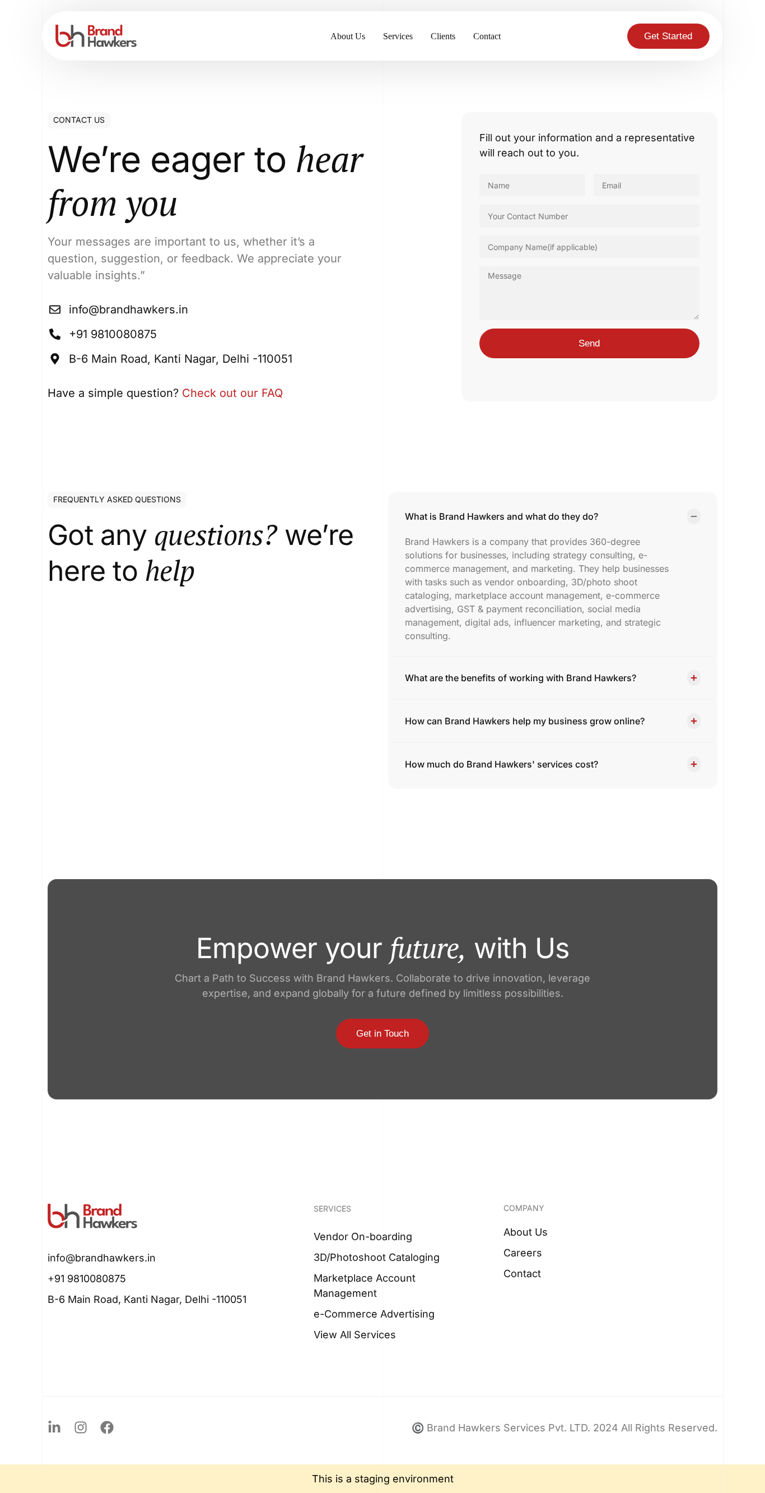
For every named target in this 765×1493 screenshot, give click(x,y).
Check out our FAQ (232, 393)
